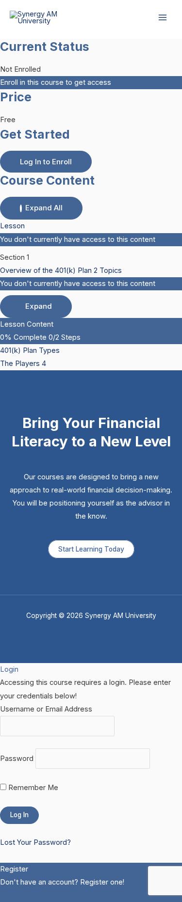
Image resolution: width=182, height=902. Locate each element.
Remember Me (32, 787)
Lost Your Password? (35, 842)
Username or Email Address (46, 709)
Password (16, 758)
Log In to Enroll (46, 161)
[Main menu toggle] (162, 17)
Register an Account (33, 895)
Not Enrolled (20, 69)
